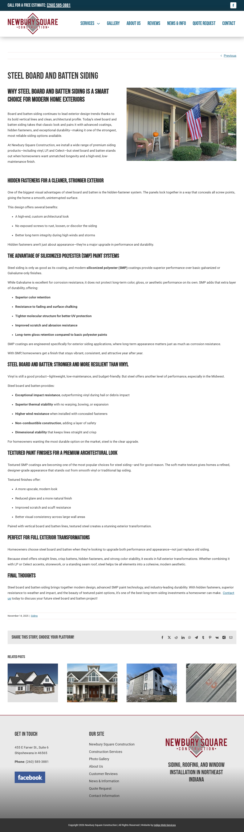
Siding (34, 615)
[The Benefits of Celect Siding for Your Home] (92, 665)
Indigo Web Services (165, 825)
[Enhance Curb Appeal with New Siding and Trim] (152, 665)
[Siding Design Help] (33, 665)
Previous (230, 56)
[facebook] (233, 5)
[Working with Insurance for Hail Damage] (211, 665)
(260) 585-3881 (59, 5)
